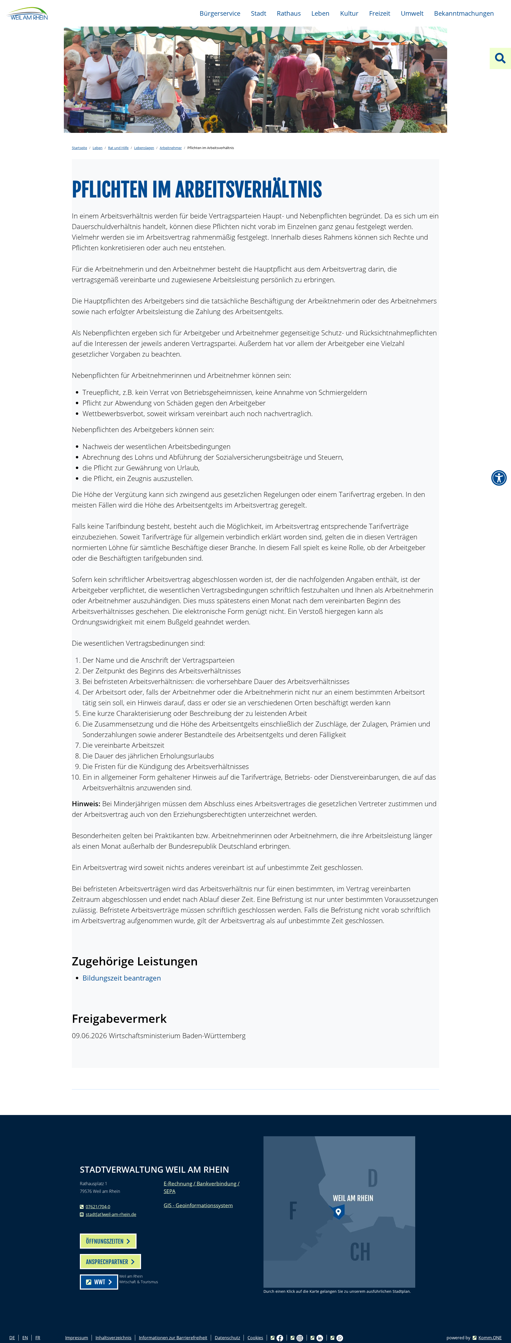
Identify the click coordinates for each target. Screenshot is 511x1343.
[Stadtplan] (339, 1212)
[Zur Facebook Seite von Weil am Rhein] (277, 1338)
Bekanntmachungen (464, 13)
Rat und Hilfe (118, 147)
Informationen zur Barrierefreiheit (173, 1338)
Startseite (79, 147)
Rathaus (289, 13)
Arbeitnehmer (171, 147)
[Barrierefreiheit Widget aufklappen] (499, 478)
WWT (99, 1282)
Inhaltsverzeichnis (113, 1338)
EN (25, 1338)
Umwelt (412, 13)
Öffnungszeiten (104, 1241)
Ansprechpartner (107, 1262)
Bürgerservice (220, 13)
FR (37, 1338)
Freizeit (379, 13)
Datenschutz (227, 1338)
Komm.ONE (490, 1338)
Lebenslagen (144, 147)
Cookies (255, 1338)
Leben (320, 13)
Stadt (258, 13)
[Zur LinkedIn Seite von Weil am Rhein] (316, 1338)
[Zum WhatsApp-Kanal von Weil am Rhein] (336, 1338)
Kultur (349, 13)
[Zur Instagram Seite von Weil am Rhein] (296, 1338)
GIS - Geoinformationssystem (198, 1205)
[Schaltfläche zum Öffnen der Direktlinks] (500, 58)
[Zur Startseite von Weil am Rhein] (26, 13)
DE (12, 1338)
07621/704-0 (98, 1207)
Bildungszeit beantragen (122, 978)
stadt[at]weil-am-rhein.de (111, 1214)
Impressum (76, 1338)
